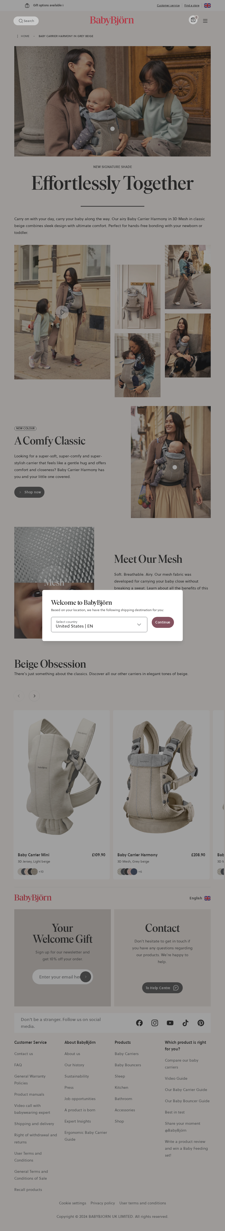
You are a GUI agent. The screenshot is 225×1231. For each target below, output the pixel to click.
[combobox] (99, 624)
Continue (162, 622)
